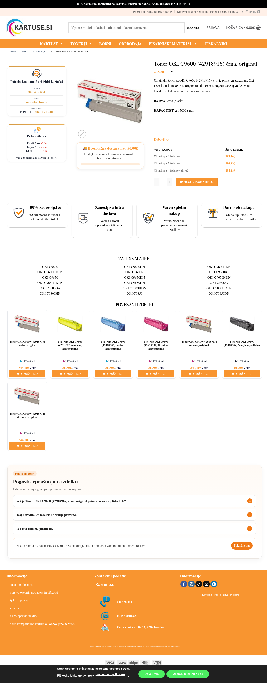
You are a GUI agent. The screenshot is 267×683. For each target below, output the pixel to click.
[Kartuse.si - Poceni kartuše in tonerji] (34, 27)
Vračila (14, 608)
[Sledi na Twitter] (250, 11)
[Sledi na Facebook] (243, 11)
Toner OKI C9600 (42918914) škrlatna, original (27, 415)
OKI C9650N (219, 282)
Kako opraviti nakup (23, 616)
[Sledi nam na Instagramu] (247, 11)
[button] (213, 27)
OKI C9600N (134, 272)
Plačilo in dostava (21, 584)
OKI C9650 (50, 277)
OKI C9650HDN (219, 277)
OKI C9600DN (134, 266)
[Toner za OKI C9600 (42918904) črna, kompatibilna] (242, 324)
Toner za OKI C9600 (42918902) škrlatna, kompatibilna (156, 345)
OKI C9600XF (219, 272)
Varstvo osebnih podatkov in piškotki (33, 592)
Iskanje (193, 27)
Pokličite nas (242, 545)
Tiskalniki (216, 43)
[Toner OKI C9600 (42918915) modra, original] (27, 324)
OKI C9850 (134, 293)
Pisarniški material (170, 43)
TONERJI (78, 43)
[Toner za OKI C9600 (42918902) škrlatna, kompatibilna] (156, 324)
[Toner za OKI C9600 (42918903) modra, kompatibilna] (113, 324)
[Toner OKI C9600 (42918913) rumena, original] (199, 324)
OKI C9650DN (134, 277)
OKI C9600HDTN (50, 272)
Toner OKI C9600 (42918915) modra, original (27, 343)
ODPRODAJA (130, 43)
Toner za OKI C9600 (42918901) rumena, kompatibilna (70, 345)
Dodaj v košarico (196, 181)
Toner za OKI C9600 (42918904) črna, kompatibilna (242, 343)
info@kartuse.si (36, 101)
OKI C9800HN (50, 293)
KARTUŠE (49, 43)
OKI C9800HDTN (219, 288)
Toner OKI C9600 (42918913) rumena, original (199, 343)
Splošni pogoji (18, 600)
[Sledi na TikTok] (198, 584)
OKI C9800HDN (134, 288)
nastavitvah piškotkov (110, 674)
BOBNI (105, 43)
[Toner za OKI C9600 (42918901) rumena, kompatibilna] (70, 324)
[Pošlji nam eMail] (254, 11)
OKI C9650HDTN (50, 282)
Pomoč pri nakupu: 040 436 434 (153, 12)
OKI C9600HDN (219, 266)
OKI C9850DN (219, 293)
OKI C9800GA (50, 288)
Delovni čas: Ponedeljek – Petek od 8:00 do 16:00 (207, 12)
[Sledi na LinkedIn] (258, 11)
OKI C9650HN (134, 282)
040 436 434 (36, 91)
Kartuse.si (105, 584)
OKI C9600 (50, 266)
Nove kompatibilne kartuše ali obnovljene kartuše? (42, 624)
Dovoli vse (152, 674)
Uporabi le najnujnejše (188, 674)
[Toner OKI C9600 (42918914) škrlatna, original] (27, 396)
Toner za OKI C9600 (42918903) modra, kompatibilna (113, 345)
